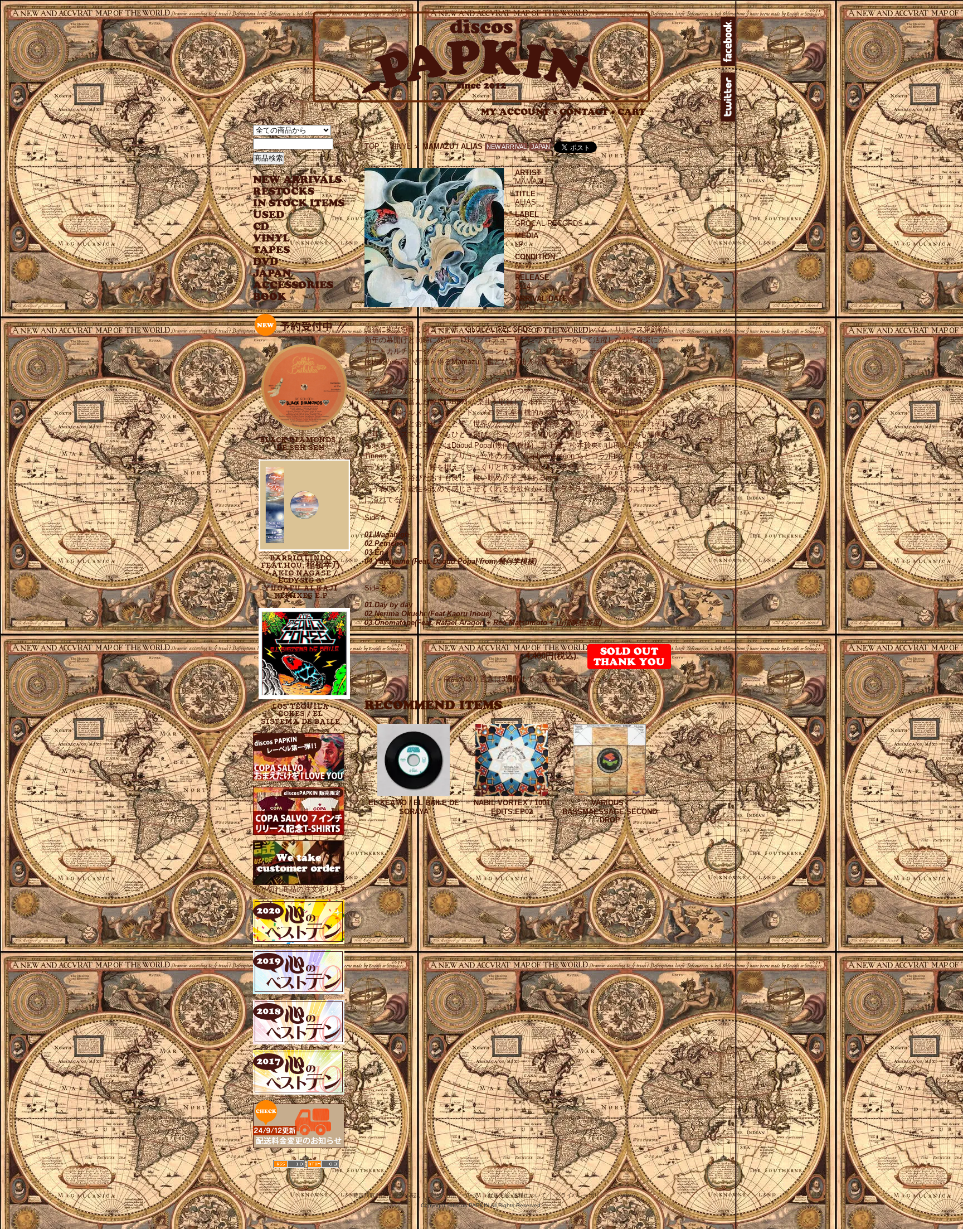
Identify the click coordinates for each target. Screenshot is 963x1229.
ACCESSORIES (293, 285)
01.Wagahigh (386, 534)
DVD (265, 262)
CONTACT (587, 111)
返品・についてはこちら (578, 679)
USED (290, 215)
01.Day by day (388, 605)
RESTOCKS (290, 191)
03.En (374, 552)
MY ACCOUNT (519, 111)
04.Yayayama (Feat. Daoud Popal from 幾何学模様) (450, 561)
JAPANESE (290, 273)
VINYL (272, 238)
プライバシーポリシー (583, 1195)
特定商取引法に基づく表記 (386, 1195)
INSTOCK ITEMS (298, 203)
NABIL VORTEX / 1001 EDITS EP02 (512, 807)
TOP (372, 146)
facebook (728, 41)
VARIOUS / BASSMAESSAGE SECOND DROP (609, 812)
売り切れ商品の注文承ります (300, 889)
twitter (728, 97)
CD (261, 226)
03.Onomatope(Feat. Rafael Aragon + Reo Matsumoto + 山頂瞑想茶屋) (483, 622)
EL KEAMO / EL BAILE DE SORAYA (413, 807)
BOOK (270, 297)
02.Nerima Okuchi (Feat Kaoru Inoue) (428, 613)
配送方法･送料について (517, 1195)
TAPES (271, 250)
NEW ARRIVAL (297, 180)
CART (631, 111)
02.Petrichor (385, 543)
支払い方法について (454, 1195)
